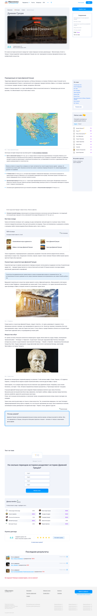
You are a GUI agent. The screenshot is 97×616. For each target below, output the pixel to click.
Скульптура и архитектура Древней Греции (82, 24)
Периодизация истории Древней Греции (81, 18)
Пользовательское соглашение (33, 604)
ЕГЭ (44, 2)
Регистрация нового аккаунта (83, 594)
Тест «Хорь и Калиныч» (17, 558)
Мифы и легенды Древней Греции (23, 247)
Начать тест (37, 490)
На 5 (28, 484)
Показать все (78, 106)
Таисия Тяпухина (80, 139)
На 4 (28, 481)
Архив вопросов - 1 (58, 604)
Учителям (59, 593)
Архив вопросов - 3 (58, 607)
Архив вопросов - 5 (73, 604)
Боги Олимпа (77, 101)
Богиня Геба (76, 94)
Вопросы (38, 2)
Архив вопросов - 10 (87, 606)
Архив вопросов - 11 (87, 607)
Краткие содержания (31, 593)
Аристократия (77, 92)
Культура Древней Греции (54, 247)
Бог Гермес (76, 103)
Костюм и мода (77, 21)
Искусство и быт (77, 27)
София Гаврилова (80, 141)
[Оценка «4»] (46, 538)
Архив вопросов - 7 (73, 607)
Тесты (33, 2)
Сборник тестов (46, 590)
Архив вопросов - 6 (73, 606)
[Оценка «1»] (38, 538)
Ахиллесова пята (77, 84)
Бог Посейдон (77, 90)
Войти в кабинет (83, 591)
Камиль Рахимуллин (80, 149)
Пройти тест (82, 9)
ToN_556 (78, 147)
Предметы (25, 2)
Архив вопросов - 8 (73, 609)
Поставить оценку (58, 537)
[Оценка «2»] (41, 538)
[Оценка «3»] (43, 538)
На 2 (28, 473)
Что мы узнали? (77, 30)
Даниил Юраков (79, 128)
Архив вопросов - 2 (58, 606)
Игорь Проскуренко (80, 133)
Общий (79, 123)
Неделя (75, 123)
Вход (89, 2)
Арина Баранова (80, 152)
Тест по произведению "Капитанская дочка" (22, 571)
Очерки (28, 596)
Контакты (59, 590)
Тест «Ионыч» (14, 565)
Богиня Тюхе (76, 96)
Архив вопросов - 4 (58, 609)
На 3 (28, 477)
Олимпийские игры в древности (22, 241)
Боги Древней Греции (53, 241)
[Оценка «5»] (49, 538)
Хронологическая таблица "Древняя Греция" (82, 99)
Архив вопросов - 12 (87, 609)
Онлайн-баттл (46, 593)
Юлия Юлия (78, 144)
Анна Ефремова (79, 136)
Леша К (78, 131)
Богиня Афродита (78, 86)
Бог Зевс (76, 88)
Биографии (28, 590)
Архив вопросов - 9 (87, 604)
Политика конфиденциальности (33, 606)
